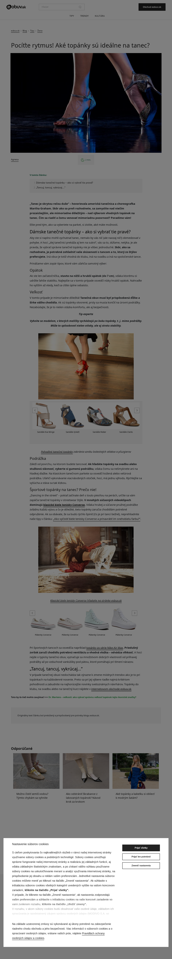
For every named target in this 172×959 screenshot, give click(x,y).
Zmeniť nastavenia (141, 865)
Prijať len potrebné (141, 857)
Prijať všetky (141, 848)
